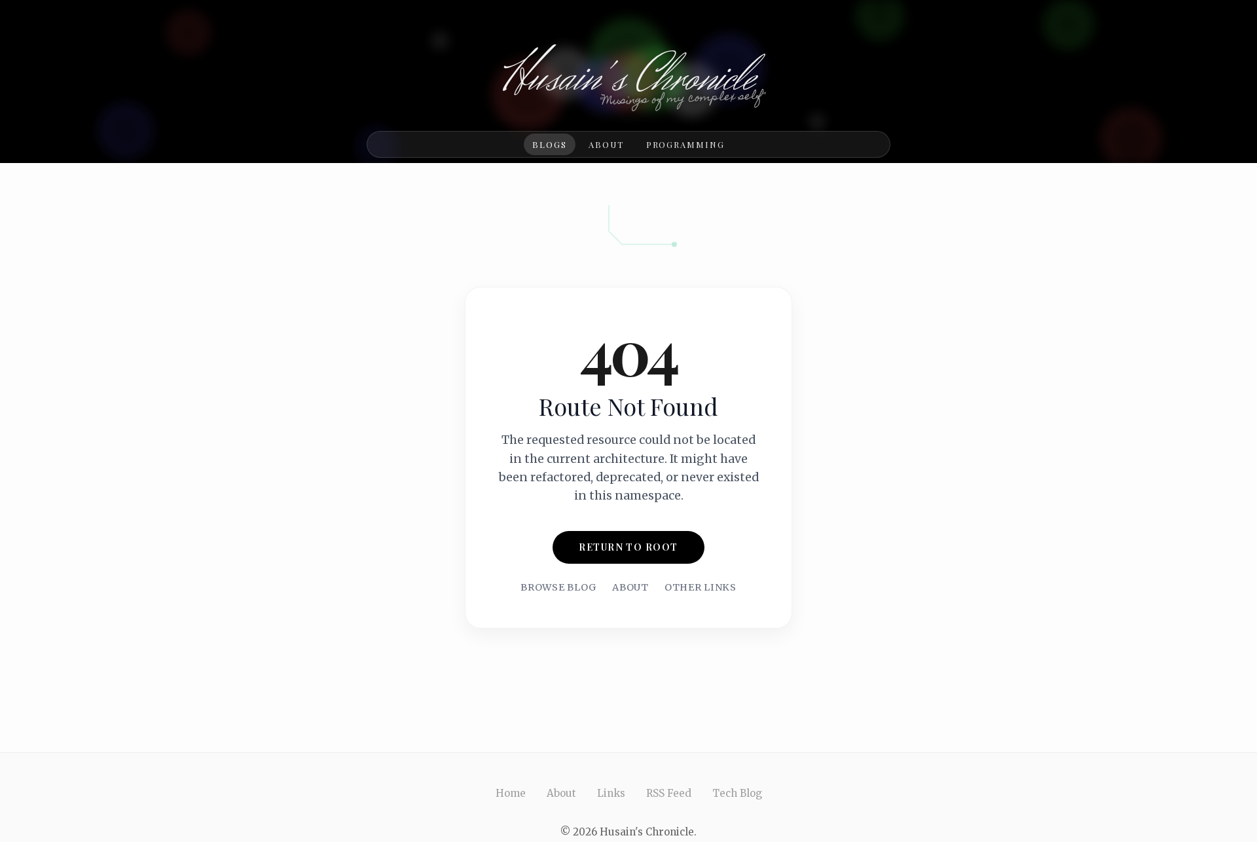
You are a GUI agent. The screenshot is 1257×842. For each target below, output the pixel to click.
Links (611, 793)
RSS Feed (668, 793)
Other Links (701, 587)
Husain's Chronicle (629, 78)
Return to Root (628, 546)
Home (511, 793)
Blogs (549, 144)
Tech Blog (737, 793)
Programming (685, 144)
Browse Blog (558, 587)
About (606, 144)
